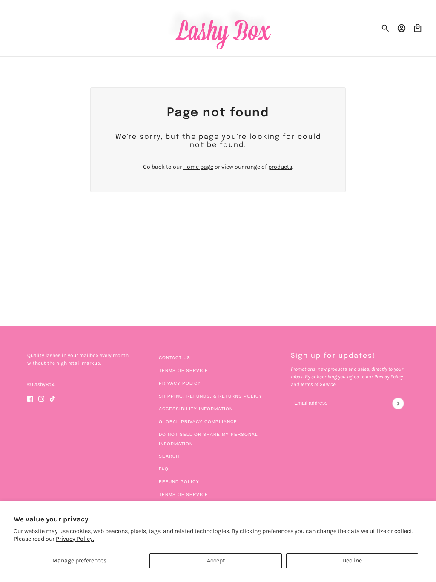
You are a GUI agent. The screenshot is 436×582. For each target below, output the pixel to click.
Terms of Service (183, 370)
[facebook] (30, 398)
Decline (352, 560)
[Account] (401, 28)
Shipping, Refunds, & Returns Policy (210, 396)
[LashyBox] (218, 28)
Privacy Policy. (75, 538)
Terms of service (183, 494)
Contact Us (174, 357)
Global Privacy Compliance (198, 421)
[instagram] (41, 398)
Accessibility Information (196, 408)
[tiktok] (52, 398)
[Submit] (398, 403)
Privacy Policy (180, 383)
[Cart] (417, 28)
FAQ (164, 469)
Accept (216, 560)
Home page (198, 166)
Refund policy (179, 481)
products (280, 166)
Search (169, 456)
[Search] (385, 28)
